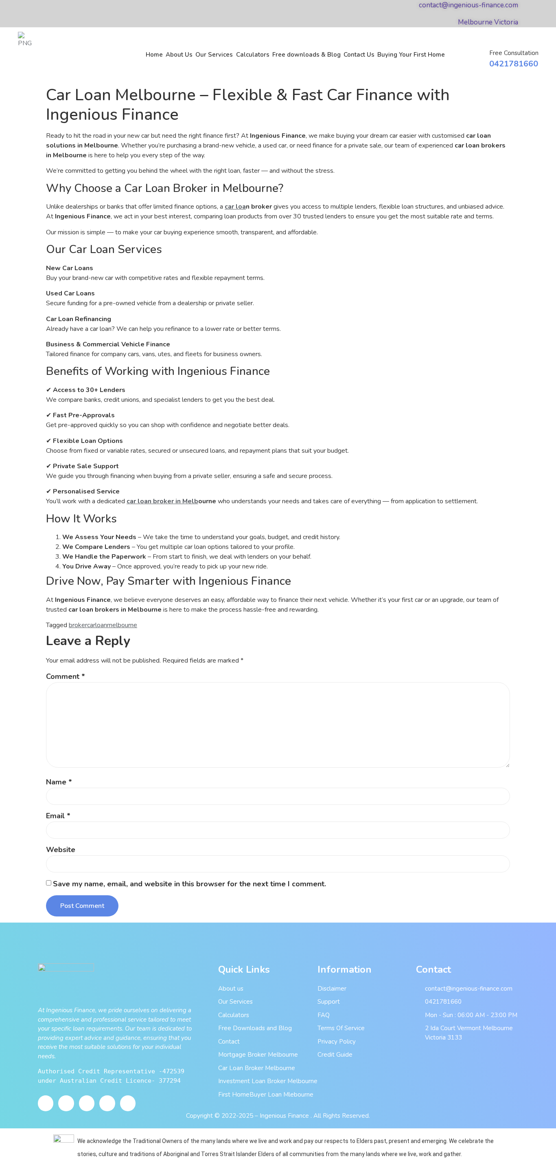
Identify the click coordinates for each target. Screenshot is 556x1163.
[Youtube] (66, 1103)
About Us (179, 55)
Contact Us (359, 55)
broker (78, 625)
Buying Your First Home (411, 55)
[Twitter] (86, 1103)
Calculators (252, 55)
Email (58, 816)
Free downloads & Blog (306, 55)
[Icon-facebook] (45, 1103)
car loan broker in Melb (162, 501)
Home (154, 55)
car (91, 625)
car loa (235, 206)
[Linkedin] (128, 1103)
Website (60, 850)
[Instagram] (107, 1103)
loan (101, 625)
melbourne (122, 625)
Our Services (214, 55)
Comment (65, 676)
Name (59, 782)
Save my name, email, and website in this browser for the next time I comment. (189, 884)
